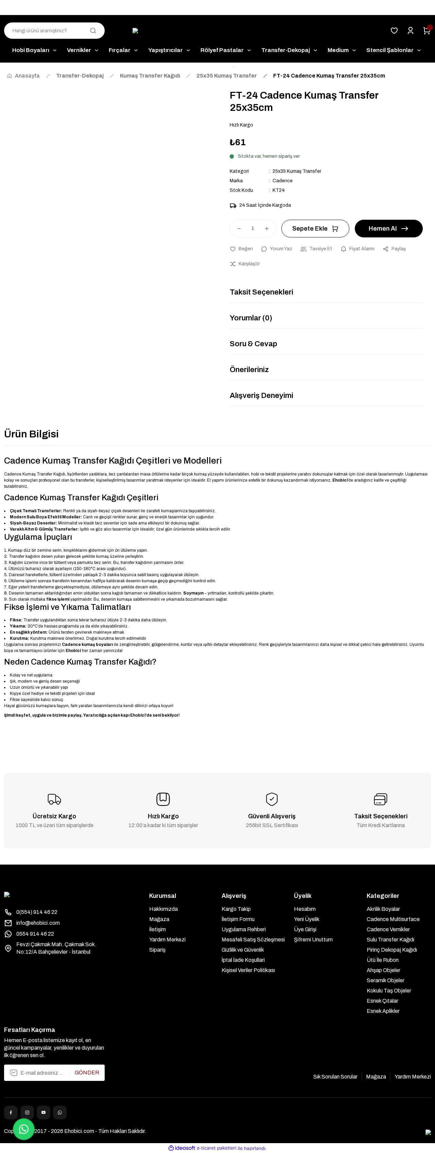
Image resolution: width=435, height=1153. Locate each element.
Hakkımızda (163, 909)
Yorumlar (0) (251, 318)
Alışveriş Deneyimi (261, 395)
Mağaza (159, 919)
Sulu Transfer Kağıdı (390, 939)
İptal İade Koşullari (243, 960)
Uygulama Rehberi (244, 929)
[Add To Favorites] (241, 249)
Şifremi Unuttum (313, 939)
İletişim (157, 929)
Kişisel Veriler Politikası (248, 970)
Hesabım (305, 909)
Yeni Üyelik (306, 919)
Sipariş (157, 950)
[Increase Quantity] (270, 228)
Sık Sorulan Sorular (335, 1077)
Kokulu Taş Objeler (389, 990)
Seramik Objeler (385, 980)
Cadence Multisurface (393, 919)
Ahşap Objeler (383, 970)
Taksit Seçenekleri (261, 292)
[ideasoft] (181, 1148)
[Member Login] (410, 31)
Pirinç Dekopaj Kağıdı (392, 950)
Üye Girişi (305, 929)
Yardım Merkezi (167, 939)
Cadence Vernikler (388, 929)
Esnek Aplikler (383, 1011)
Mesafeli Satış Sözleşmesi (253, 939)
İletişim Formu (238, 919)
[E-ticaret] (217, 1148)
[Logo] (218, 30)
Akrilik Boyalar (383, 909)
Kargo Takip (236, 909)
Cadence (283, 180)
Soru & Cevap (253, 344)
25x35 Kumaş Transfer (297, 171)
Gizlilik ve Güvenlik (243, 950)
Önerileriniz (249, 370)
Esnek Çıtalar (382, 1001)
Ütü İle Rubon (383, 960)
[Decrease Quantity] (236, 228)
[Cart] (427, 31)
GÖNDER (87, 1072)
